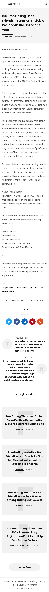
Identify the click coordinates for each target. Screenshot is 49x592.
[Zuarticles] (13, 4)
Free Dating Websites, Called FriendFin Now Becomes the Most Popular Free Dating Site (24, 420)
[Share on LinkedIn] (24, 321)
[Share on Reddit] (40, 321)
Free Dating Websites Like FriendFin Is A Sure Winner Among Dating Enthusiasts (24, 496)
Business (7, 36)
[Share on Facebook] (17, 321)
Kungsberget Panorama (28, 585)
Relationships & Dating (19, 545)
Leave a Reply (24, 567)
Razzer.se (22, 581)
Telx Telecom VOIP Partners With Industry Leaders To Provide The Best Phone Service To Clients (30, 346)
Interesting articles (36, 581)
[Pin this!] (32, 321)
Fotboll (13, 585)
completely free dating (19, 300)
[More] (3, 4)
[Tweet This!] (9, 321)
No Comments (20, 36)
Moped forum (10, 581)
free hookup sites (38, 300)
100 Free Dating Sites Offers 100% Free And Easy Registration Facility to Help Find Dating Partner (24, 534)
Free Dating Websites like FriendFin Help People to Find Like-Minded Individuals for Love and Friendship (24, 458)
